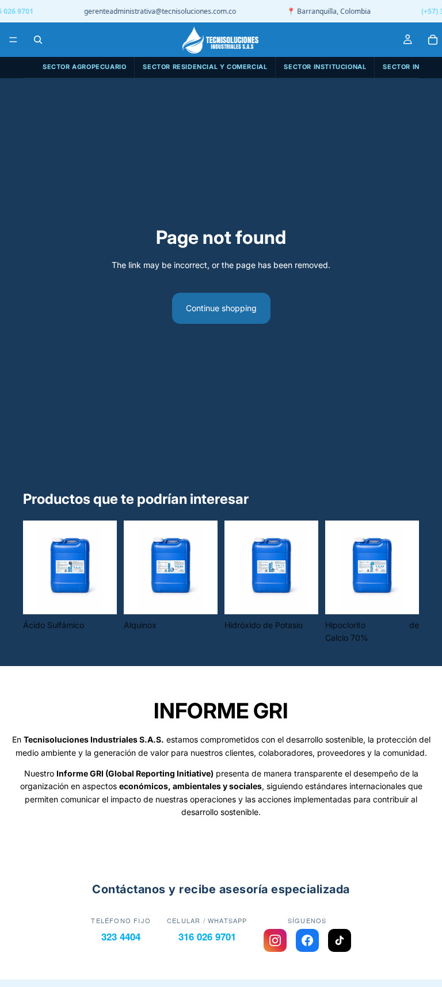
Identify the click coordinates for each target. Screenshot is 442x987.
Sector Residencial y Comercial (205, 67)
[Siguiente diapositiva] (104, 567)
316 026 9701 (207, 936)
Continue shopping (221, 308)
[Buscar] (38, 39)
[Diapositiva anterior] (35, 567)
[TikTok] (339, 940)
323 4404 (120, 936)
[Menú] (13, 39)
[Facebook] (307, 940)
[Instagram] (275, 940)
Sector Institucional (325, 67)
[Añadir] (99, 596)
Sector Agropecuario (84, 67)
